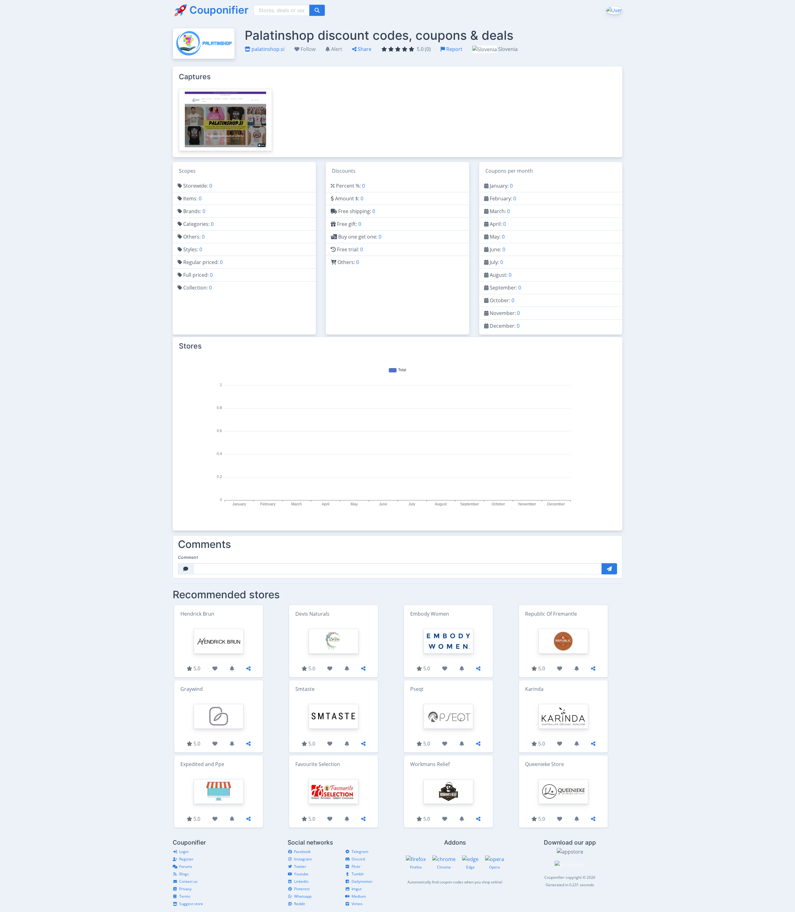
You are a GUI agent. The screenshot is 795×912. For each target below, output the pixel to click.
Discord (358, 859)
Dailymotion (362, 881)
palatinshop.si (267, 49)
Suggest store (191, 903)
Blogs (184, 874)
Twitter (300, 866)
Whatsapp (302, 896)
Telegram (360, 851)
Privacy (185, 888)
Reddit (299, 903)
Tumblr (358, 874)
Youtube (301, 874)
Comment (188, 557)
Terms (184, 896)
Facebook (302, 851)
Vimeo (357, 903)
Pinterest (302, 888)
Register (186, 859)
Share (364, 49)
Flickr (356, 866)
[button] (613, 10)
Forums (185, 866)
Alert (336, 49)
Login (184, 851)
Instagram (303, 859)
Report (453, 49)
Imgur (357, 888)
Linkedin (301, 881)
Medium (359, 896)
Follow (307, 49)
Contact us (188, 881)
